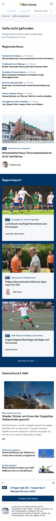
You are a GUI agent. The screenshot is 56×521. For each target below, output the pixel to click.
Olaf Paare (17, 292)
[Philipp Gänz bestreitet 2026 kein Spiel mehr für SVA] (28, 257)
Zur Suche (20, 37)
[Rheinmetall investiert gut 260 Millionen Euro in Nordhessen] (46, 468)
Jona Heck (9, 234)
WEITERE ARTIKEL (26, 361)
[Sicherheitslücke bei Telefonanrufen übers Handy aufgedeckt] (46, 453)
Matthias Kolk (15, 165)
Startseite (6, 16)
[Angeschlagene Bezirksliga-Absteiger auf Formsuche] (28, 315)
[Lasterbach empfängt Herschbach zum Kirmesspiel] (28, 200)
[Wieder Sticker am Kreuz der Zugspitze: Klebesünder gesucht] (29, 395)
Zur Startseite (8, 37)
